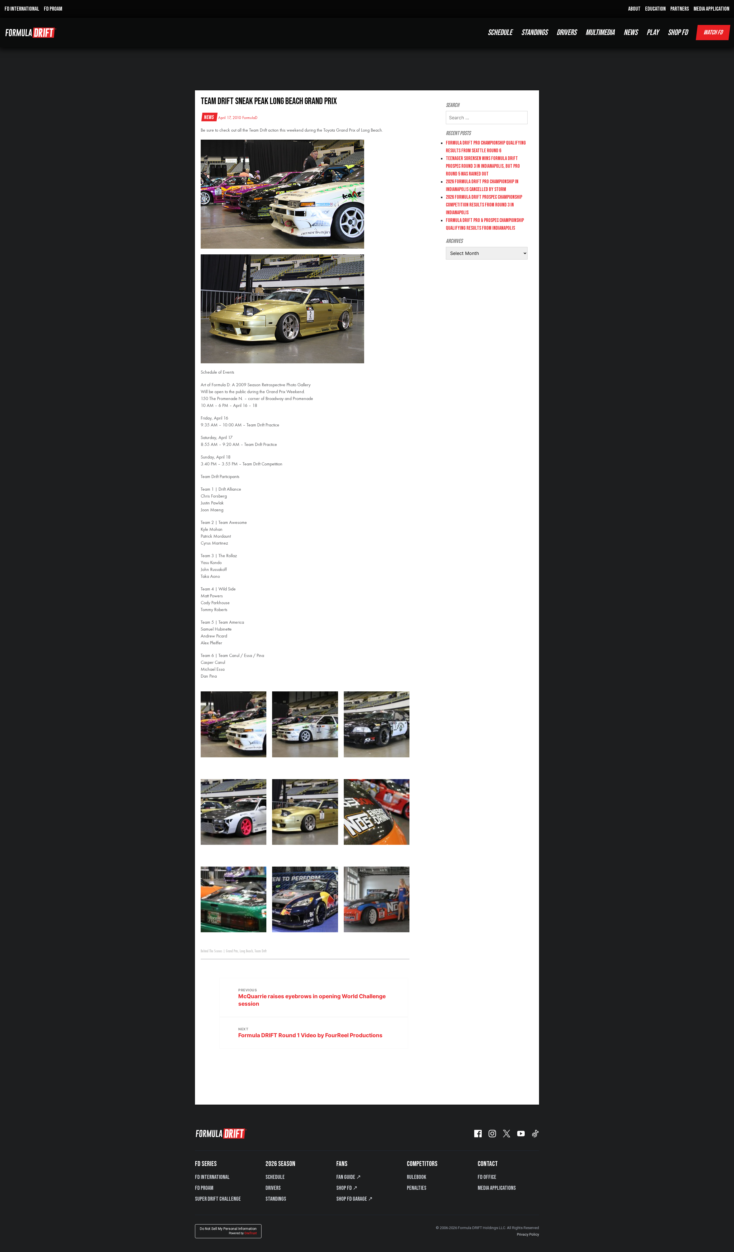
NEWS (630, 32)
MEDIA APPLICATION (711, 8)
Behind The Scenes (211, 951)
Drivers (273, 1188)
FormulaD (249, 118)
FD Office (487, 1177)
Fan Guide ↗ (348, 1177)
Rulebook (416, 1177)
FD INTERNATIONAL (22, 8)
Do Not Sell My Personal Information (228, 1231)
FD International (212, 1177)
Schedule (275, 1177)
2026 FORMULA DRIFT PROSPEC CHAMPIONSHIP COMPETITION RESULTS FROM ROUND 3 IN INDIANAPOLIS (484, 205)
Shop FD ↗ (347, 1188)
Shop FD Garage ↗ (354, 1199)
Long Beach (246, 951)
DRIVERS (566, 32)
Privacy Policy (528, 1234)
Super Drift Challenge (218, 1199)
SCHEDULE (500, 32)
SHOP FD (678, 32)
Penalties (416, 1188)
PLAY (653, 32)
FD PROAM (53, 8)
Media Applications (497, 1188)
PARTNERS (679, 8)
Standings (276, 1199)
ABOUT (634, 8)
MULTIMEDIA (599, 32)
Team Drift (261, 951)
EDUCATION (655, 8)
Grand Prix (232, 951)
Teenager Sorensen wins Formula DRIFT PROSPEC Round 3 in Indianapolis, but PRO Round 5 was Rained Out (483, 166)
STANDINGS (534, 32)
